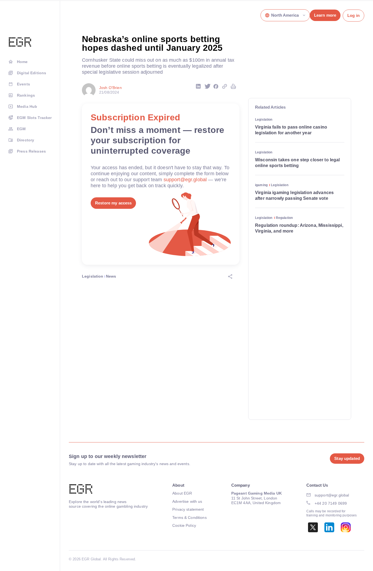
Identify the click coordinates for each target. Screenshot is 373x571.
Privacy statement (188, 509)
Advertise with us (187, 501)
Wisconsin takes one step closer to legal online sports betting (297, 162)
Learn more (325, 15)
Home (22, 62)
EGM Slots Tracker (34, 117)
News (111, 276)
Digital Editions (31, 73)
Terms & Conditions (189, 517)
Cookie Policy (184, 525)
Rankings (26, 95)
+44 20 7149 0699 (331, 503)
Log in (353, 15)
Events (23, 84)
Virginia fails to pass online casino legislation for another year (291, 130)
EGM (21, 129)
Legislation (92, 276)
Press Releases (31, 151)
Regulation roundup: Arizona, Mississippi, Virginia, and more (299, 228)
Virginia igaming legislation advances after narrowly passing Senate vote (294, 195)
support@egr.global (185, 179)
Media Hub (27, 106)
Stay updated (347, 458)
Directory (25, 140)
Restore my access (113, 203)
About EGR (182, 493)
